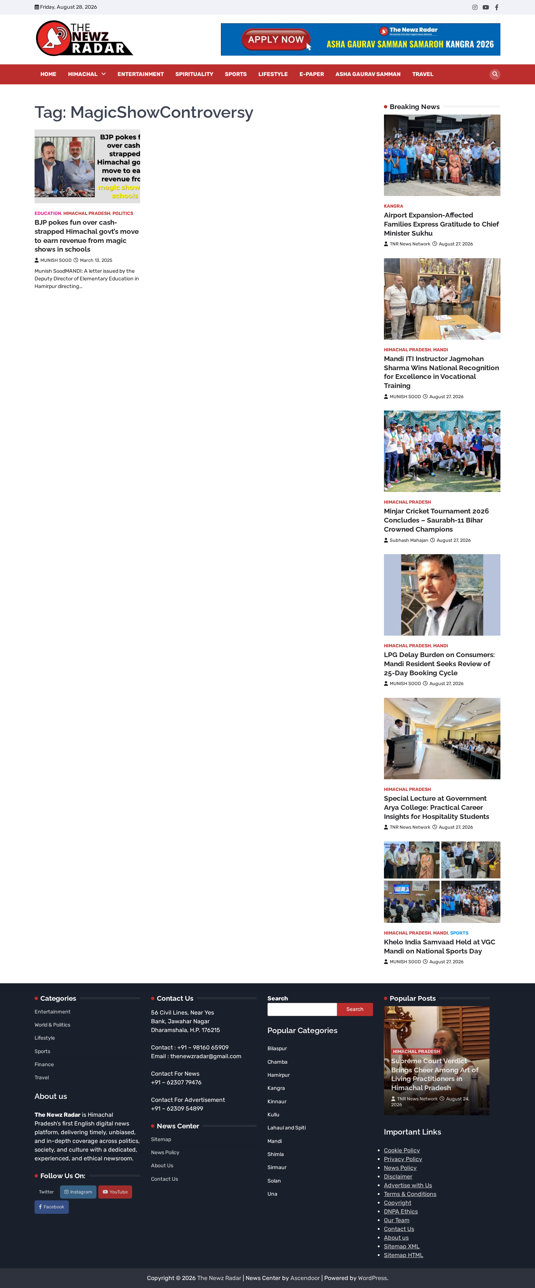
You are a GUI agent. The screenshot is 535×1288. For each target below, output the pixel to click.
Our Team (396, 1220)
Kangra (393, 206)
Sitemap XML (402, 1246)
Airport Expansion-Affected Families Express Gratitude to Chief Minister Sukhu (441, 224)
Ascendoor (305, 1278)
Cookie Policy (402, 1150)
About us (396, 1237)
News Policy (165, 1152)
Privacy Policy (403, 1159)
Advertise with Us (408, 1185)
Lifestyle (273, 74)
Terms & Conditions (410, 1194)
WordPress (372, 1278)
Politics (122, 213)
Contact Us (164, 1179)
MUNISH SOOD (56, 260)
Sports (236, 74)
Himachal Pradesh (86, 213)
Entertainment (141, 74)
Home (48, 74)
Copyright (397, 1202)
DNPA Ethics (401, 1211)
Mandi (440, 349)
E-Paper (312, 74)
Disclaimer (398, 1176)
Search (278, 998)
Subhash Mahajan (409, 540)
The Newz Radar (219, 1278)
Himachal (83, 74)
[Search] (495, 74)
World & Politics (52, 1025)
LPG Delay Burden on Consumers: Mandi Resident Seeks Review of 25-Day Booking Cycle (439, 664)
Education (48, 213)
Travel (422, 74)
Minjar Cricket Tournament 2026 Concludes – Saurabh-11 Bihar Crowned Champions (436, 520)
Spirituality (194, 74)
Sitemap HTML (403, 1255)
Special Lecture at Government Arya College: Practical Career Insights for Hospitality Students (436, 807)
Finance (44, 1064)
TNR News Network (410, 244)
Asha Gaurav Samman (368, 74)
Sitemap (161, 1139)
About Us (162, 1166)
